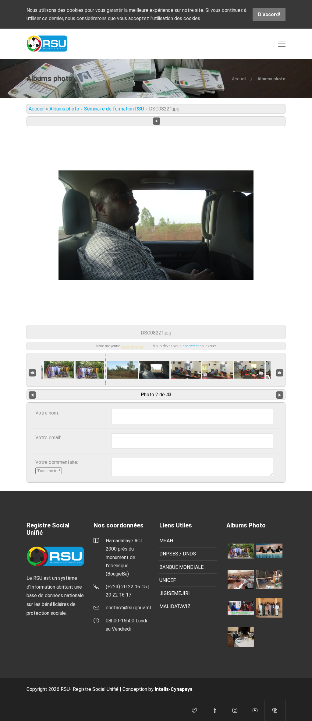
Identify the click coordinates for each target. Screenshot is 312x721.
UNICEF (167, 580)
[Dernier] (279, 372)
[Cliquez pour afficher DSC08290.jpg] (59, 370)
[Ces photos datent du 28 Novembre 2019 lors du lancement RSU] (269, 550)
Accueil (239, 78)
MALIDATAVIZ (174, 606)
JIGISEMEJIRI (174, 593)
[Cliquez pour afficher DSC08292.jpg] (90, 370)
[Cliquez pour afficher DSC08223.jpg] (217, 370)
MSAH (166, 541)
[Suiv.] (279, 394)
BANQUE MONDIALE (181, 567)
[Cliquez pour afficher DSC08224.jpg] (249, 370)
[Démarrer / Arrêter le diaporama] (156, 121)
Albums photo (64, 109)
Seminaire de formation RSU (114, 109)
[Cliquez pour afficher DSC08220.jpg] (122, 370)
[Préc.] (32, 394)
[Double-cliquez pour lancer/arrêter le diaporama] (154, 370)
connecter (191, 346)
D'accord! (269, 14)
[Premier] (32, 372)
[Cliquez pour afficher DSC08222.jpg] (186, 370)
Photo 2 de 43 (156, 394)
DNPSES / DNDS (177, 554)
